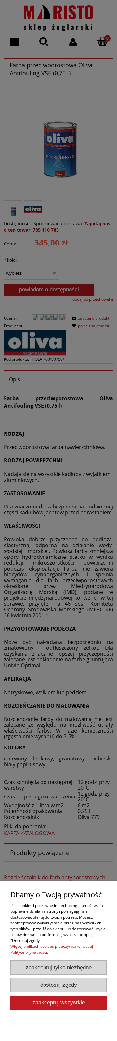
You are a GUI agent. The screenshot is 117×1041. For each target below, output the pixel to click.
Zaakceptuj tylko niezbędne (59, 967)
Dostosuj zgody (58, 985)
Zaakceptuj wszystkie (58, 1002)
